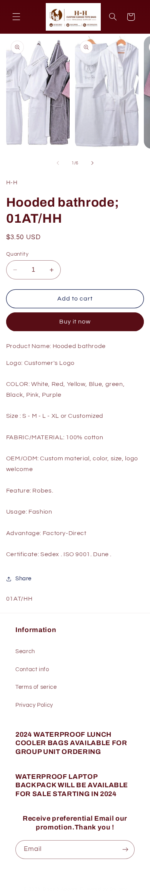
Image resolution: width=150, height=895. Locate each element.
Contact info (32, 669)
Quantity (17, 254)
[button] (16, 17)
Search (25, 651)
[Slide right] (92, 162)
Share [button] (23, 578)
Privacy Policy (34, 705)
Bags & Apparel (61, 889)
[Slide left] (57, 162)
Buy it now (75, 322)
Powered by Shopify (103, 889)
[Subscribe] (125, 849)
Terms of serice (36, 687)
